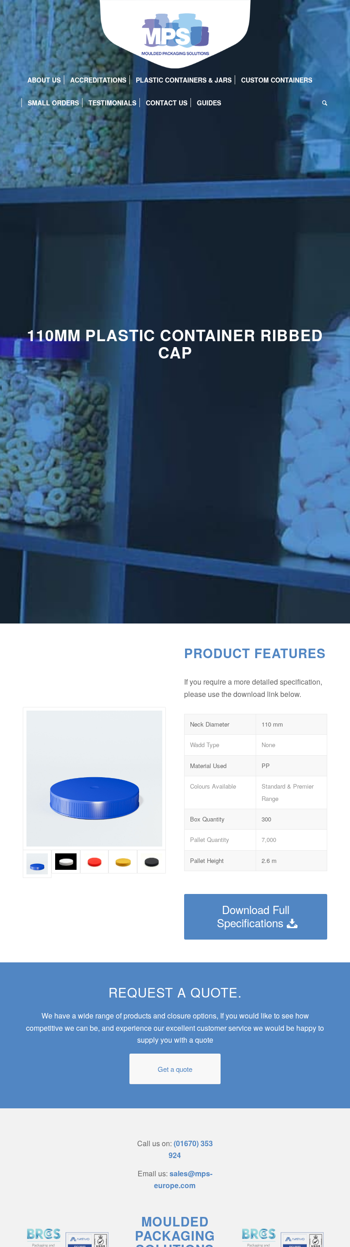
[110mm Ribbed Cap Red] (94, 864)
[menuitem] (44, 79)
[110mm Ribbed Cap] (151, 864)
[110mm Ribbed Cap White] (65, 864)
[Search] (322, 102)
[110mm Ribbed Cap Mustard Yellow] (122, 864)
